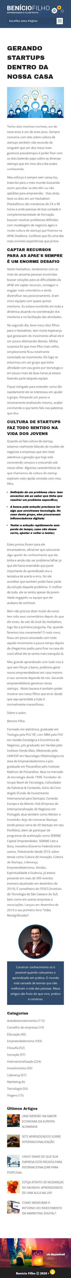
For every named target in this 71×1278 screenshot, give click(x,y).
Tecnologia (14, 1089)
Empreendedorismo (20, 1041)
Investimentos (16, 1068)
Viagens (12, 1095)
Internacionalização (20, 1061)
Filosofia (13, 1048)
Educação (13, 1034)
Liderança (13, 1075)
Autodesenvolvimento (22, 1021)
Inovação (13, 1054)
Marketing (14, 1082)
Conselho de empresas (22, 1027)
